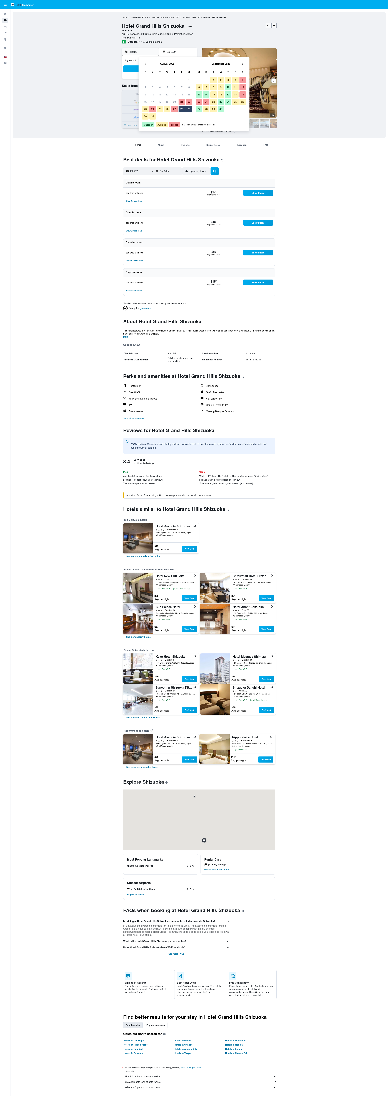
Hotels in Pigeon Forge (136, 1044)
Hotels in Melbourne (235, 1040)
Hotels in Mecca (182, 1040)
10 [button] (152, 94)
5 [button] (167, 87)
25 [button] (160, 109)
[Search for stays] (5, 20)
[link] (143, 556)
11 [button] (160, 94)
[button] (5, 4)
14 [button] (181, 94)
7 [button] (181, 87)
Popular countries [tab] (155, 1025)
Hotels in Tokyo (182, 1053)
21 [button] (181, 101)
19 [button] (167, 101)
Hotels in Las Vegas (134, 1040)
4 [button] (160, 87)
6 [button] (174, 87)
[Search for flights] (5, 14)
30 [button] (145, 116)
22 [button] (189, 101)
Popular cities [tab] (133, 1025)
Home (124, 17)
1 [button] (189, 80)
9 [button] (145, 94)
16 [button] (145, 101)
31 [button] (152, 116)
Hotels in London (234, 1048)
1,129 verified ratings (150, 41)
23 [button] (145, 109)
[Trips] (5, 48)
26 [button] (167, 109)
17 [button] (152, 101)
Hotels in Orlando (183, 1044)
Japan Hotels (136, 17)
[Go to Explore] (5, 39)
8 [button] (189, 87)
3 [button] (152, 87)
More (125, 336)
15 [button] (189, 94)
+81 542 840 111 (131, 37)
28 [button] (181, 109)
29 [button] (189, 109)
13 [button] (174, 94)
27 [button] (174, 109)
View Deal (189, 548)
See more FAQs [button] (176, 953)
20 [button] (174, 101)
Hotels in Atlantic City (185, 1048)
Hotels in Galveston (134, 1053)
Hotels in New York (133, 1048)
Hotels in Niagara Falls (237, 1053)
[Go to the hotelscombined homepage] (23, 4)
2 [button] (145, 87)
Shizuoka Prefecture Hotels (162, 17)
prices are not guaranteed (190, 1067)
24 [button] (152, 109)
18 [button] (160, 101)
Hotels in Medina (234, 1044)
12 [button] (167, 94)
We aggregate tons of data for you (143, 1082)
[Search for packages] (5, 33)
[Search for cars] (5, 27)
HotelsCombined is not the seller (142, 1076)
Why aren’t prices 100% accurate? (143, 1087)
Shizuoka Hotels (189, 17)
